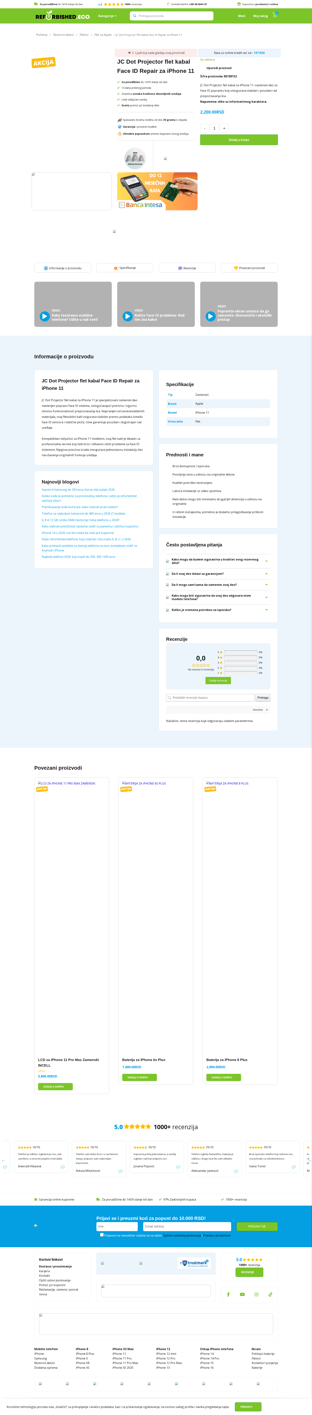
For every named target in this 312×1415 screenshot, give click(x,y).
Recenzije (189, 268)
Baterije (257, 1368)
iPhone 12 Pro (165, 1358)
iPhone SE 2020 (122, 1368)
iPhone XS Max (123, 1349)
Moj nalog (260, 16)
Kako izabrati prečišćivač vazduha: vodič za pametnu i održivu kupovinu (90, 526)
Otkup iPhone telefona (216, 1349)
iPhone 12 (163, 1349)
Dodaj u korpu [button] (54, 1086)
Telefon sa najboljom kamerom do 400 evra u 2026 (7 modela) (83, 513)
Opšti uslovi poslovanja (54, 1280)
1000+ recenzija (236, 1199)
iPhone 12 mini (166, 1354)
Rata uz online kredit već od (232, 53)
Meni (241, 16)
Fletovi (84, 35)
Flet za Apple (103, 35)
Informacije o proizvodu (65, 268)
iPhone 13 (163, 1368)
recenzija (120, 4)
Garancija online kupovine (56, 1199)
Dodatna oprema (45, 1368)
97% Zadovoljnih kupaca (179, 1199)
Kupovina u (260, 4)
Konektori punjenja (265, 1363)
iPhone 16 (207, 1368)
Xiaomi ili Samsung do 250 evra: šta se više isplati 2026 (78, 490)
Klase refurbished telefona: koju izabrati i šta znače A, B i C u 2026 (86, 539)
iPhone (39, 1354)
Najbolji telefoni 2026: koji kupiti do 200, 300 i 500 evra (78, 557)
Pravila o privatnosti (216, 1235)
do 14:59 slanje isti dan (61, 4)
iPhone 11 (119, 1354)
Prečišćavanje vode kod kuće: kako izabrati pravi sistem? (80, 507)
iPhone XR (83, 1363)
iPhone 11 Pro (122, 1358)
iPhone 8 (82, 1349)
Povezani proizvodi (252, 268)
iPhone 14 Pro (209, 1358)
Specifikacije (128, 268)
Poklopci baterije (263, 1354)
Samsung (40, 1358)
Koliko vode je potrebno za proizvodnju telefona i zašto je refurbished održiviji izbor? (89, 498)
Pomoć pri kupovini (52, 1285)
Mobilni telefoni (46, 1349)
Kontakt (44, 1276)
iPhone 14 (207, 1354)
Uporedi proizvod (219, 68)
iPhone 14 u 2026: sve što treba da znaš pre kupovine (78, 533)
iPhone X (82, 1358)
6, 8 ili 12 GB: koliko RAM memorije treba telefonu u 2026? (81, 520)
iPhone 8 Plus (85, 1354)
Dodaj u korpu (239, 140)
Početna (41, 35)
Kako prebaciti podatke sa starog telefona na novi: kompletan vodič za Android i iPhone (89, 548)
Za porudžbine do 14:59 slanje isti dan (127, 1199)
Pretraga (262, 697)
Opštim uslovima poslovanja (182, 1235)
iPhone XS (82, 1368)
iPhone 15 (207, 1363)
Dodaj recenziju (218, 680)
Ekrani (256, 1349)
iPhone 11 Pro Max (125, 1363)
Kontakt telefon (189, 4)
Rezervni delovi (63, 35)
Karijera (44, 1271)
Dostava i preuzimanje (55, 1266)
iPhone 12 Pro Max (169, 1363)
